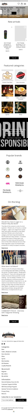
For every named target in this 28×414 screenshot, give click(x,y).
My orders (5, 374)
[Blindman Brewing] (8, 169)
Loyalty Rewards (6, 366)
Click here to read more (14, 138)
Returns (4, 394)
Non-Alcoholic (20, 82)
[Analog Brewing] (8, 162)
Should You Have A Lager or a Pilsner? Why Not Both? (12, 223)
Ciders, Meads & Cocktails (20, 98)
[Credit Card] (14, 411)
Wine (20, 114)
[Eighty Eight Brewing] (8, 184)
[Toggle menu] (24, 3)
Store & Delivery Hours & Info (10, 382)
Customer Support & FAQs (9, 384)
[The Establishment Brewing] (20, 191)
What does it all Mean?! (10, 266)
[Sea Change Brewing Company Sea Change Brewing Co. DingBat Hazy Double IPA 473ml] (7, 33)
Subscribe (21, 400)
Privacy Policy (5, 391)
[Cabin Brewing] (8, 177)
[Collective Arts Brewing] (20, 177)
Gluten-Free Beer (7, 82)
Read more (5, 248)
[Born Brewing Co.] (20, 169)
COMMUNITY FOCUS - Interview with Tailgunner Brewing (13, 312)
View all (14, 58)
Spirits (7, 114)
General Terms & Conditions (10, 389)
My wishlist (5, 376)
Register (4, 371)
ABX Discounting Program (9, 387)
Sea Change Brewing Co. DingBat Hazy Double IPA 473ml (7, 46)
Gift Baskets (5, 363)
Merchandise (5, 361)
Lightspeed (10, 409)
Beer (7, 98)
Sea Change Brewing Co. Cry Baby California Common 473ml (20, 45)
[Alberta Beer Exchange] (5, 3)
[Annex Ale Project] (20, 162)
